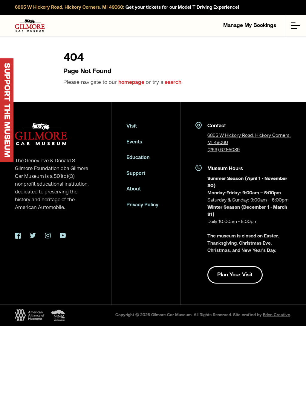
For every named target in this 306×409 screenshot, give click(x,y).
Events (134, 142)
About (133, 189)
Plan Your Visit (235, 275)
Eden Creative (276, 315)
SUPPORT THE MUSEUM (6, 110)
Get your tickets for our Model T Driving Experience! (127, 7)
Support (135, 173)
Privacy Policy (142, 204)
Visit (131, 126)
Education (138, 157)
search (173, 82)
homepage (131, 82)
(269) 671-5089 (223, 150)
